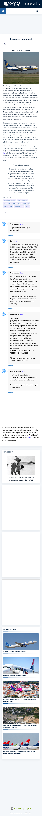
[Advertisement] (21, 24)
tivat (27, 206)
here (4, 153)
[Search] (39, 4)
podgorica (25, 203)
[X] (28, 4)
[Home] (3, 11)
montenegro (22, 200)
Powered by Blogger (22, 808)
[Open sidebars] (37, 11)
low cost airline (9, 200)
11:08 (15, 241)
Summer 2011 (19, 206)
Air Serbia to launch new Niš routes (14, 675)
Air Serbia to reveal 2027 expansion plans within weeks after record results (19, 752)
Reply (10, 235)
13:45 (21, 315)
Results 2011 (8, 206)
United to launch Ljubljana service (14, 651)
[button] (4, 44)
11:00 (21, 224)
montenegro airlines (11, 203)
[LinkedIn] (34, 4)
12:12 (21, 273)
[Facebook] (25, 4)
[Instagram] (31, 4)
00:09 (23, 371)
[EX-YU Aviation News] (11, 4)
